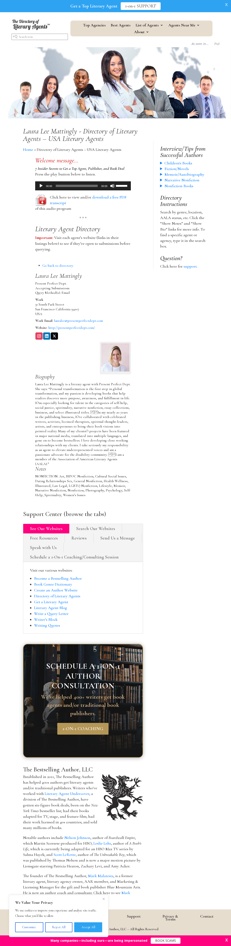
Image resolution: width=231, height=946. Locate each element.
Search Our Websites (95, 528)
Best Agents (121, 25)
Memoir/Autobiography (184, 174)
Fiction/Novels (176, 168)
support (190, 266)
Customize (29, 927)
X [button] (226, 4)
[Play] (41, 186)
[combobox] (40, 37)
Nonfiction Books (178, 185)
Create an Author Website (56, 590)
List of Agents (147, 25)
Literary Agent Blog (50, 607)
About (139, 32)
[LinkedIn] (46, 336)
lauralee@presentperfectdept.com (78, 320)
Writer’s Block (46, 619)
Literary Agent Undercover (67, 793)
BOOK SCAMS (165, 940)
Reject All (58, 927)
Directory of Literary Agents (57, 595)
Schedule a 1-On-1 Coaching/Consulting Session (74, 557)
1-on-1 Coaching (82, 728)
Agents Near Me (181, 25)
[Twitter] (54, 336)
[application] (83, 185)
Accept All (88, 927)
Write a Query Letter (51, 613)
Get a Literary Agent (51, 601)
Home (28, 149)
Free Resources (44, 538)
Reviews (79, 538)
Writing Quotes (47, 625)
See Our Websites (46, 528)
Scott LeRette (64, 854)
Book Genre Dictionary (53, 584)
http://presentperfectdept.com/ (71, 327)
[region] (58, 916)
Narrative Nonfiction (181, 180)
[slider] (122, 185)
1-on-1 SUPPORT (140, 6)
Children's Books (178, 163)
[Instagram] (39, 336)
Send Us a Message (117, 538)
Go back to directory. (58, 265)
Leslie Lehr (102, 843)
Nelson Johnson (77, 837)
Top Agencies (94, 25)
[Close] (103, 899)
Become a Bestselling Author (58, 578)
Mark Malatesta (100, 875)
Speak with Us (43, 547)
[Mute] (112, 186)
